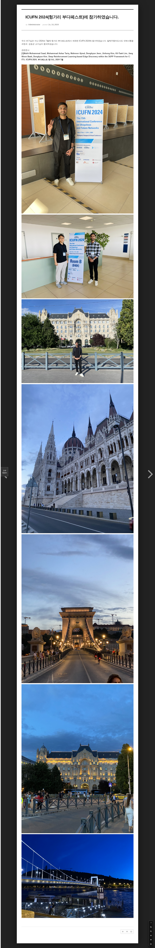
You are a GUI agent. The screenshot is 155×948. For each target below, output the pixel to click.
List (4, 471)
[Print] (151, 944)
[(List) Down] (151, 940)
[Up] (151, 935)
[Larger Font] (151, 927)
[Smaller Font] (151, 931)
